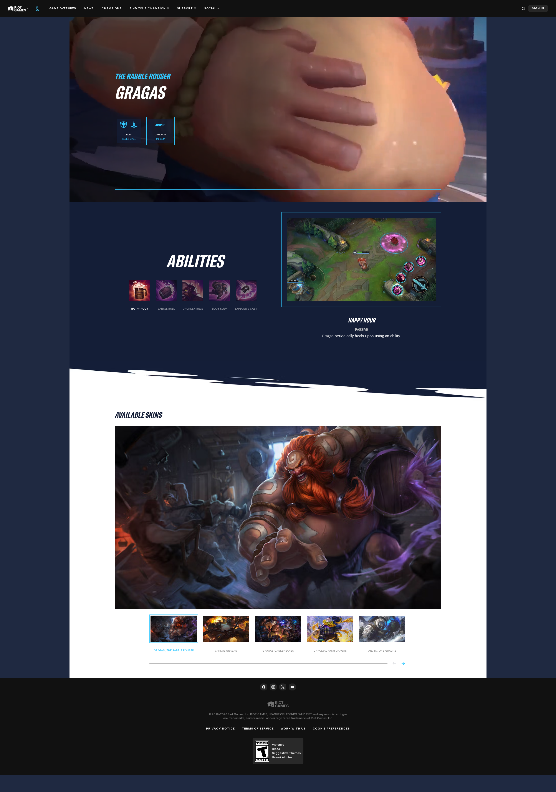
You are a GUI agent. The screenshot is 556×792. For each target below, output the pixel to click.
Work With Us (293, 728)
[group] (193, 295)
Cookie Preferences (331, 728)
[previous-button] (394, 663)
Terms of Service (258, 728)
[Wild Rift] (37, 8)
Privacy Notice (220, 728)
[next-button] (403, 663)
